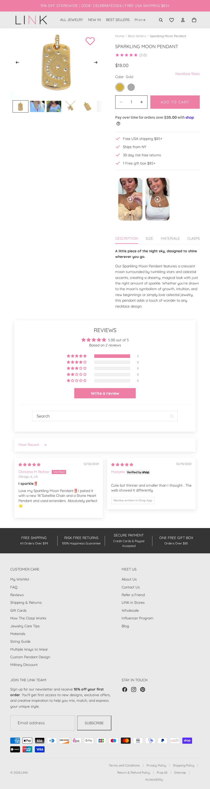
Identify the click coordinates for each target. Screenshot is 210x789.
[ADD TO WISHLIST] (90, 41)
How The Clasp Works (28, 618)
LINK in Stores (133, 602)
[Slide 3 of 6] (54, 106)
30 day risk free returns (142, 155)
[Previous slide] (16, 63)
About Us (129, 579)
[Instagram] (134, 689)
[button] (131, 55)
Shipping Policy (183, 765)
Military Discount (24, 664)
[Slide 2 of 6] (37, 106)
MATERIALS (170, 238)
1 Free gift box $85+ (139, 163)
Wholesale (130, 610)
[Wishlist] (171, 20)
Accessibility (154, 779)
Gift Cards (18, 610)
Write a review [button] (105, 393)
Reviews (17, 595)
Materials (17, 633)
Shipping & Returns (26, 602)
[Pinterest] (143, 689)
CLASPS (193, 238)
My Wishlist (19, 579)
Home (119, 36)
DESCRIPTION (126, 238)
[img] (29, 464)
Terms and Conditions (124, 765)
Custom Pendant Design (30, 657)
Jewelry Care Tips (25, 625)
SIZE (149, 238)
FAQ (13, 587)
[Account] (182, 20)
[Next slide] (97, 63)
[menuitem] (140, 20)
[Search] (160, 20)
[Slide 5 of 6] (87, 106)
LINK (24, 772)
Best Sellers (137, 36)
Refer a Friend (133, 595)
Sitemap (180, 772)
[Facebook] (125, 689)
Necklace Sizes (187, 73)
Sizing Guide (20, 641)
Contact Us (131, 587)
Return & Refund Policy (133, 772)
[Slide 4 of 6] (70, 106)
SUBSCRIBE (94, 722)
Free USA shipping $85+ (142, 138)
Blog (125, 625)
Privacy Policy (156, 765)
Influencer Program (137, 618)
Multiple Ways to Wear (29, 649)
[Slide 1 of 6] (20, 106)
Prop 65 (162, 772)
